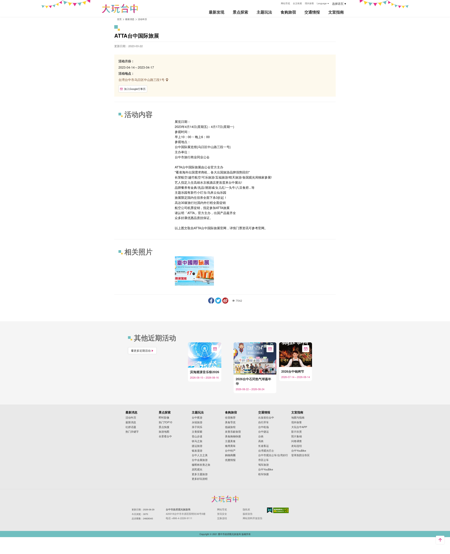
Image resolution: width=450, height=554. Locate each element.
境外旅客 (309, 3)
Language (322, 3)
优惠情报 (230, 459)
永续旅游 (197, 422)
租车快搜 (263, 474)
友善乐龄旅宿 (233, 431)
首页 (119, 19)
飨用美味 (230, 445)
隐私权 (246, 509)
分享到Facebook (211, 300)
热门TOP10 (165, 422)
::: (277, 3)
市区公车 (263, 459)
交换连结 (222, 518)
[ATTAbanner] (194, 271)
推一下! (218, 300)
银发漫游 (197, 450)
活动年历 (142, 19)
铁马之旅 (197, 441)
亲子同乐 (197, 427)
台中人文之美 (200, 455)
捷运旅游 (197, 445)
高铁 (260, 441)
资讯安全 (222, 513)
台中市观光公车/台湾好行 (273, 455)
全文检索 (297, 3)
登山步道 (197, 436)
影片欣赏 (296, 431)
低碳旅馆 (230, 427)
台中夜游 (197, 417)
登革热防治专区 (300, 455)
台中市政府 (225, 498)
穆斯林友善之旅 (201, 464)
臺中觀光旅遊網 (120, 8)
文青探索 (197, 431)
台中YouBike (265, 469)
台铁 (260, 436)
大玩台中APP (299, 427)
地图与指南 (297, 417)
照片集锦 (296, 436)
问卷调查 (296, 441)
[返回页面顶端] (440, 540)
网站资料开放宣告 (252, 518)
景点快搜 (164, 427)
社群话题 (131, 427)
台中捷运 (263, 431)
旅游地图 (164, 431)
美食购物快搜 (233, 436)
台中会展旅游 (200, 459)
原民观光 (197, 469)
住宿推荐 (230, 417)
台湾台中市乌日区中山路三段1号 (141, 79)
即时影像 (164, 417)
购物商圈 (230, 455)
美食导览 (230, 422)
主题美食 (230, 441)
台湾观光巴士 (266, 450)
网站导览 (285, 3)
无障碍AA (281, 510)
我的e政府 (269, 510)
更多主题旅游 (200, 474)
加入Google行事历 (135, 89)
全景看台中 (165, 436)
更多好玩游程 (200, 478)
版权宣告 (248, 513)
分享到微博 (225, 300)
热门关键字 (132, 431)
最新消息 (131, 422)
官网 (261, 228)
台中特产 (230, 450)
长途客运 (263, 445)
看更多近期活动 (141, 351)
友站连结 (296, 445)
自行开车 (263, 422)
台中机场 (263, 427)
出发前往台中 (266, 417)
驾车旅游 (263, 464)
